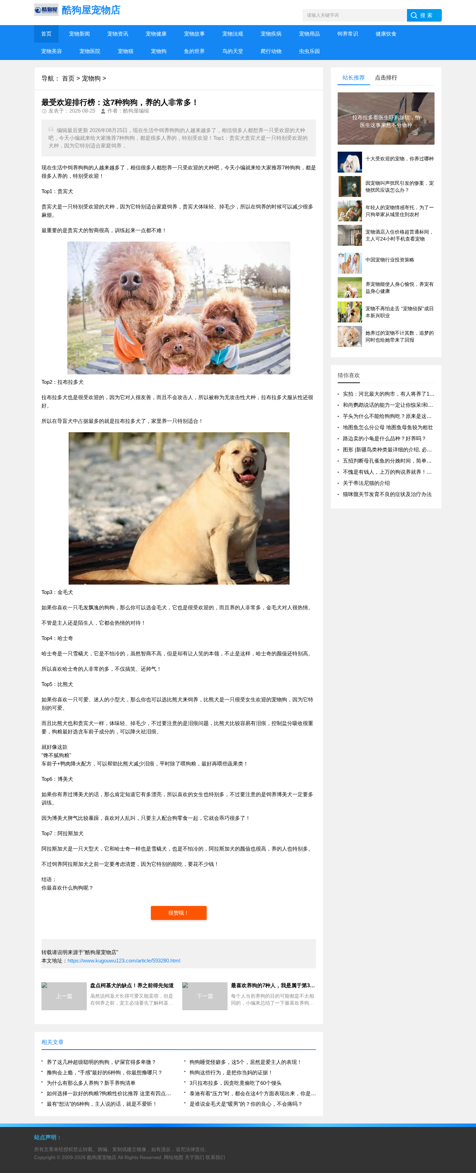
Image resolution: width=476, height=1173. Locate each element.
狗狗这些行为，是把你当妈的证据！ (231, 1072)
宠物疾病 (271, 34)
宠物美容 (51, 51)
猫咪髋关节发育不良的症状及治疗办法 (387, 494)
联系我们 (215, 1157)
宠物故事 (194, 34)
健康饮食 (386, 34)
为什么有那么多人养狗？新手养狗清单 (91, 1083)
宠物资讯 (117, 34)
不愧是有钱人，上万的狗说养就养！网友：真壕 (398, 472)
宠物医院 (89, 51)
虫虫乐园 (309, 51)
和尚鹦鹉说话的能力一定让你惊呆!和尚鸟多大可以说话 (406, 405)
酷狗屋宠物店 (101, 1157)
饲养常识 (347, 34)
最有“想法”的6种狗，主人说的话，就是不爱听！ (102, 1104)
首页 (46, 34)
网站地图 (173, 1157)
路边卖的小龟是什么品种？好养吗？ (385, 438)
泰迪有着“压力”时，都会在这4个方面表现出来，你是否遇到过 (253, 1093)
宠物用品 (309, 34)
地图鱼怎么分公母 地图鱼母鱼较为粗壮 (388, 427)
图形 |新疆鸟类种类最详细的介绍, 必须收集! (393, 449)
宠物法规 (232, 34)
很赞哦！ (178, 913)
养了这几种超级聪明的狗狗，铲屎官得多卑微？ (101, 1062)
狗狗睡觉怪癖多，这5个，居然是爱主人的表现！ (246, 1062)
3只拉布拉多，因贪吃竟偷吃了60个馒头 (236, 1083)
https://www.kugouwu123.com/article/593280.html (124, 960)
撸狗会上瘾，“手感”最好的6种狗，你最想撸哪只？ (105, 1072)
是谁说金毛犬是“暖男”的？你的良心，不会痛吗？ (246, 1104)
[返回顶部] (468, 1048)
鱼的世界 (194, 51)
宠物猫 (125, 51)
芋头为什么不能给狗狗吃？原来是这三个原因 (395, 416)
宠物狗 (159, 51)
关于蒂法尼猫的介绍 (366, 483)
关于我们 (194, 1157)
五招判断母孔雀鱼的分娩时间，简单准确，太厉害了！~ (407, 461)
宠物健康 (156, 34)
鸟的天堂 (232, 51)
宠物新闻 (79, 34)
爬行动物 (271, 51)
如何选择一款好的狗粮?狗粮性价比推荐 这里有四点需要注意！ (110, 1093)
